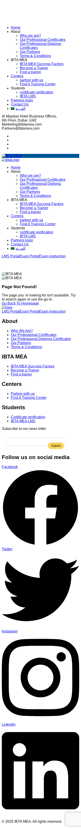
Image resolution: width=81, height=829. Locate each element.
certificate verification (36, 92)
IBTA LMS (28, 96)
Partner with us (23, 394)
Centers (17, 76)
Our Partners (30, 52)
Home (15, 27)
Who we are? (30, 36)
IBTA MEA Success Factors (41, 64)
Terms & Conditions (35, 56)
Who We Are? (22, 331)
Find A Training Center (38, 84)
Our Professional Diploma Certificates (41, 339)
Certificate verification (28, 417)
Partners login (22, 100)
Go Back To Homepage (20, 303)
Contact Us (20, 104)
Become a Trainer (34, 68)
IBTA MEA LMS (23, 421)
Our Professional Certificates (42, 40)
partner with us (31, 80)
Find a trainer (30, 72)
